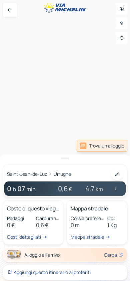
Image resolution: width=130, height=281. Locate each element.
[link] (102, 146)
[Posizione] (121, 38)
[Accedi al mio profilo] (121, 9)
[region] (65, 140)
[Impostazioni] (121, 23)
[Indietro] (10, 10)
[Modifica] (117, 174)
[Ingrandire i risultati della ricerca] (65, 158)
